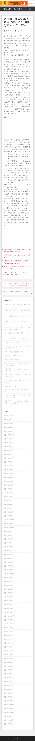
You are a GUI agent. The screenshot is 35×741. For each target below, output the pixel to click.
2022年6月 (10, 589)
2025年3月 (10, 462)
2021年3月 (10, 647)
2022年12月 (10, 566)
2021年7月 (10, 631)
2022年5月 (10, 593)
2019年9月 (10, 716)
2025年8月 (10, 443)
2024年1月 (10, 516)
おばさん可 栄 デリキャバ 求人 (13, 386)
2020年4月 (10, 689)
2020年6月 (10, 681)
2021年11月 (10, 616)
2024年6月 (10, 496)
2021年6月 (10, 635)
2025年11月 (10, 431)
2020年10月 (10, 666)
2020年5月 (10, 685)
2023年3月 (10, 554)
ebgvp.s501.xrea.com (22, 31)
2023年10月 (10, 527)
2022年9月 (10, 577)
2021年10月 (10, 620)
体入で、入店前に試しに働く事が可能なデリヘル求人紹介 (17, 364)
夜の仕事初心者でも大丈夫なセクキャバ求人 (17, 305)
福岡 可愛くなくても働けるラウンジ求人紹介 (17, 334)
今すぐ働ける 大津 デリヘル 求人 (14, 356)
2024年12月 (10, 473)
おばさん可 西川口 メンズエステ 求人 (15, 338)
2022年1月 (10, 608)
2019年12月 (10, 705)
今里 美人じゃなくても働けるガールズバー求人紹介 (17, 370)
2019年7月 (10, 724)
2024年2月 (10, 512)
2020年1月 (10, 701)
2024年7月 (10, 493)
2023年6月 (10, 543)
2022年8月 (10, 581)
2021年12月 (10, 612)
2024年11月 (10, 477)
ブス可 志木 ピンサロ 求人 (12, 342)
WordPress (29, 739)
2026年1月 (10, 423)
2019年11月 (10, 708)
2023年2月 (10, 558)
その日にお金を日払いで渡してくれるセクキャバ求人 (17, 347)
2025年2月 (10, 466)
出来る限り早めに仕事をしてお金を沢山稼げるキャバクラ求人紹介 (17, 402)
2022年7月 (10, 585)
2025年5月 (10, 454)
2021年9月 (10, 624)
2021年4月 (10, 643)
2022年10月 (10, 574)
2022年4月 (10, 597)
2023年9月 (10, 531)
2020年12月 (10, 658)
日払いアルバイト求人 (12, 9)
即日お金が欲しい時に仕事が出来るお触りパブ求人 (17, 381)
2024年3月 (10, 508)
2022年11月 (10, 570)
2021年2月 (10, 651)
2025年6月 (10, 450)
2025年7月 (10, 446)
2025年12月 (10, 427)
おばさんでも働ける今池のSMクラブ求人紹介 (17, 322)
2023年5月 (10, 547)
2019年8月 (10, 720)
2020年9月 (10, 670)
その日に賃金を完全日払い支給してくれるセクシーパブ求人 (17, 396)
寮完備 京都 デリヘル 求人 (12, 359)
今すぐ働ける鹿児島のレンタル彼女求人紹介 (17, 390)
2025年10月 (10, 435)
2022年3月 (10, 601)
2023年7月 (10, 539)
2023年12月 (10, 520)
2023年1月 (10, 562)
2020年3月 (10, 693)
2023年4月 (10, 550)
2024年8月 (10, 489)
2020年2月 (10, 697)
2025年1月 (10, 470)
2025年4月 (10, 458)
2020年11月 (10, 662)
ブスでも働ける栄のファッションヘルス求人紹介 (17, 317)
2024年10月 (10, 481)
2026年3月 (10, 416)
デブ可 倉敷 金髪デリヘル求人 (14, 352)
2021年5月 (10, 639)
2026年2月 (10, 419)
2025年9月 (10, 439)
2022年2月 (10, 604)
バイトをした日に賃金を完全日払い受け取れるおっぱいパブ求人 (17, 328)
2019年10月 (10, 712)
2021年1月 (10, 654)
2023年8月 (10, 535)
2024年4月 (10, 504)
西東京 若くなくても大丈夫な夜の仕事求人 (17, 311)
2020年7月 (10, 678)
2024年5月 (10, 500)
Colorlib (16, 739)
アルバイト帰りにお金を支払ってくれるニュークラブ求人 (17, 375)
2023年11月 (10, 523)
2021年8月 (10, 627)
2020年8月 (10, 674)
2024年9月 (10, 485)
